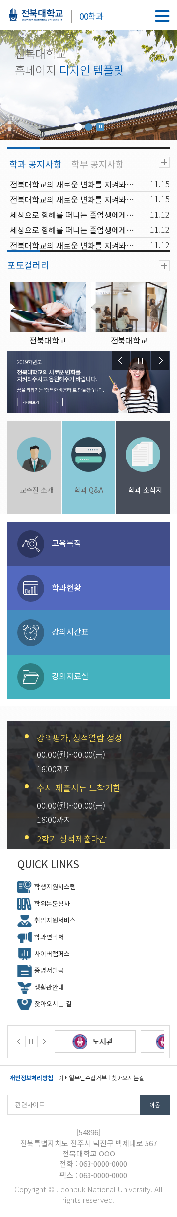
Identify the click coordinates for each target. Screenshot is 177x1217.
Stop (100, 127)
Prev (121, 360)
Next (160, 360)
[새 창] (124, 1041)
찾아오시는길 (128, 1077)
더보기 (164, 162)
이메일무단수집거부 (82, 1077)
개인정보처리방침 (31, 1077)
